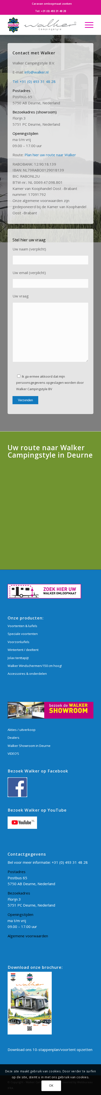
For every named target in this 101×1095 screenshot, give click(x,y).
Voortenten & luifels (22, 626)
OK (51, 1085)
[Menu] (86, 25)
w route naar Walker (59, 154)
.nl (47, 72)
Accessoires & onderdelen (27, 673)
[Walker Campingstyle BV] (42, 25)
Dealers (13, 737)
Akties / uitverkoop (22, 729)
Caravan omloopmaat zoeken (52, 3)
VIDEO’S (13, 753)
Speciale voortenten (23, 634)
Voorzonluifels (18, 642)
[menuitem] (51, 3)
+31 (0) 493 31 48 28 (53, 11)
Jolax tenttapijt (18, 658)
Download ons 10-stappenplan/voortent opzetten (50, 1049)
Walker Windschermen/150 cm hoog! (35, 665)
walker (39, 72)
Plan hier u (33, 154)
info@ (29, 72)
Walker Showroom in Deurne (29, 745)
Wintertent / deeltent (23, 650)
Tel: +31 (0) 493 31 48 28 (34, 81)
